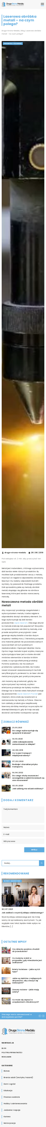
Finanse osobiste (12, 1097)
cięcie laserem (21, 623)
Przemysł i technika (13, 43)
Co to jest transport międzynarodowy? (21, 754)
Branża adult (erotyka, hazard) (18, 1077)
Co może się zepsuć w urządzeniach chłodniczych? (25, 1001)
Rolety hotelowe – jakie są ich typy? (26, 970)
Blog (4, 1048)
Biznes (7, 1071)
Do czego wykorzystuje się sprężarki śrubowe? (25, 732)
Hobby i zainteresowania (15, 1103)
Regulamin (6, 1057)
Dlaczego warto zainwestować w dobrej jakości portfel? (17, 1015)
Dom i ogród (9, 1084)
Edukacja (8, 1090)
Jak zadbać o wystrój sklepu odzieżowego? (23, 912)
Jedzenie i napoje (12, 1110)
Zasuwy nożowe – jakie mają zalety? (25, 991)
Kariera (7, 1116)
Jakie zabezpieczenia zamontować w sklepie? (23, 743)
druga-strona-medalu (15, 553)
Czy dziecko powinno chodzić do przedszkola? (26, 950)
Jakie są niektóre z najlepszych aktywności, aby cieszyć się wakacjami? (26, 980)
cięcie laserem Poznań (27, 694)
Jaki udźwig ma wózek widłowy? (28, 789)
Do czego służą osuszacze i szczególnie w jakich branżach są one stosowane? (28, 778)
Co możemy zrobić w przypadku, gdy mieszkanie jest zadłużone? (27, 960)
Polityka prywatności (12, 1052)
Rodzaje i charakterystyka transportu (25, 765)
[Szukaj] (41, 863)
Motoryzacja (10, 1123)
